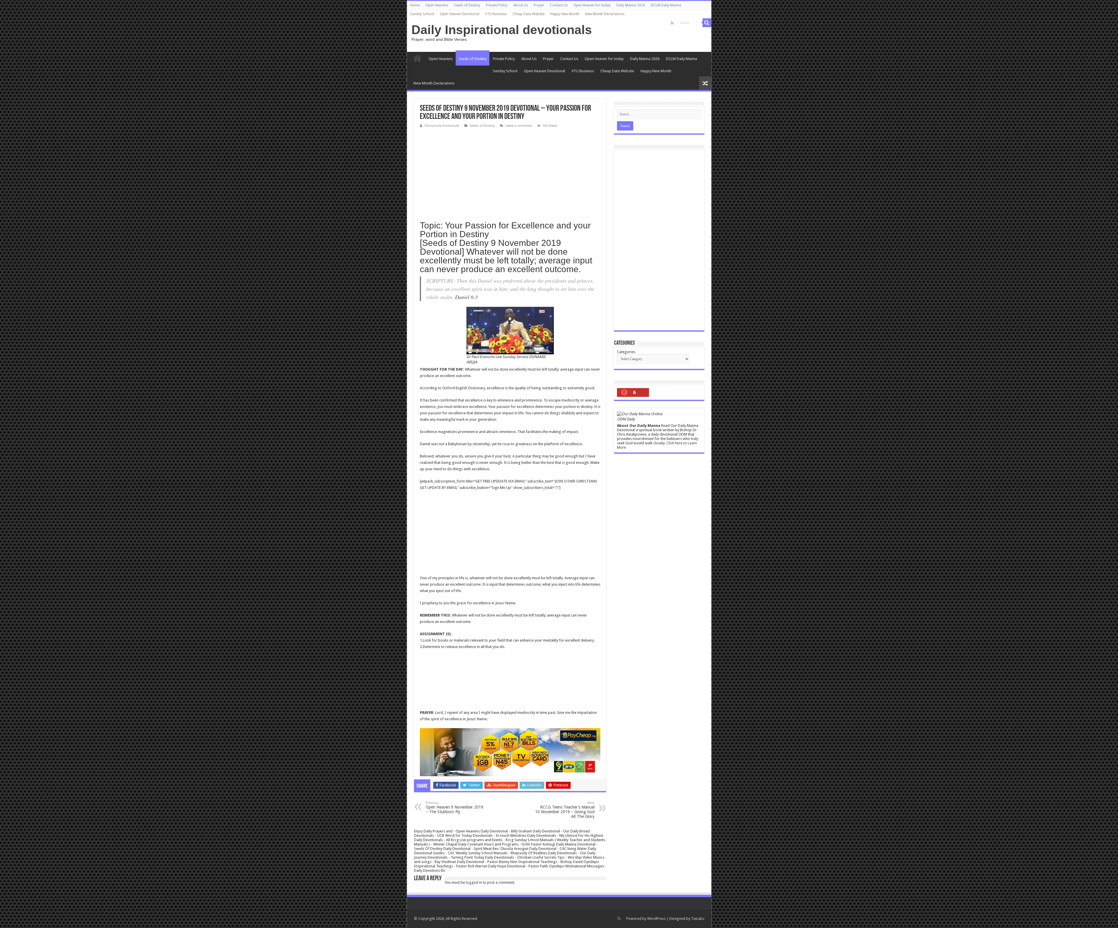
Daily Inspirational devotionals (501, 30)
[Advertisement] (510, 173)
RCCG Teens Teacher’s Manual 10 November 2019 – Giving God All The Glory (565, 810)
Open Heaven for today (592, 5)
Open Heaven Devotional (459, 14)
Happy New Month (564, 14)
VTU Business (496, 14)
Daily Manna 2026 (630, 5)
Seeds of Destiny (467, 5)
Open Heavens (436, 5)
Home (415, 5)
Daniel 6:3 (466, 296)
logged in (474, 882)
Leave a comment (518, 126)
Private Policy (496, 5)
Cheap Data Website (528, 14)
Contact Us (559, 5)
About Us (520, 5)
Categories (626, 352)
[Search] (707, 22)
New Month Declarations (605, 14)
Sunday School (422, 14)
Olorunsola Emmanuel (441, 126)
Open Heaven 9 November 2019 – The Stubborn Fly (454, 807)
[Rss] (672, 23)
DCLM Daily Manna (666, 5)
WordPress (656, 918)
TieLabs (697, 918)
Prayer (539, 5)
